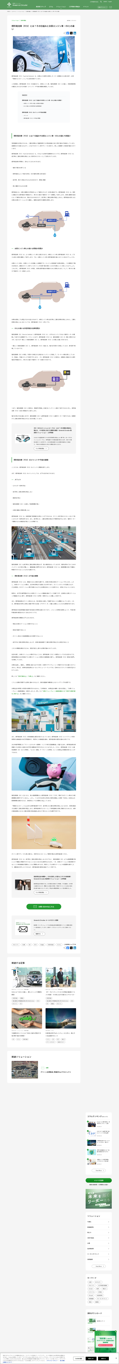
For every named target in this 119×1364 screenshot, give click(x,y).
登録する (38, 934)
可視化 (100, 1292)
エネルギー (98, 1282)
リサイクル (92, 1292)
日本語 (105, 1)
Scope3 (91, 1295)
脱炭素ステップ (41, 6)
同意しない (91, 1358)
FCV (36, 944)
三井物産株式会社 (94, 1)
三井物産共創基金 (103, 1285)
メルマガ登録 (98, 1180)
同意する (103, 1358)
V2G (38, 1001)
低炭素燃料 (100, 1295)
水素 (24, 944)
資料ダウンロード (102, 7)
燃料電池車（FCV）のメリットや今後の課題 (34, 112)
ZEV (58, 1039)
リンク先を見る (40, 448)
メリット (26, 115)
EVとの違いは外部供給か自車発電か (33, 106)
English (110, 1)
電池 (90, 1302)
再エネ (63, 1039)
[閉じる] (116, 1358)
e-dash (91, 1288)
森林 (98, 1288)
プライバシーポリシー (52, 1360)
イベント (86, 6)
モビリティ (16, 944)
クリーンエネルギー (51, 1042)
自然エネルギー (61, 1042)
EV (30, 944)
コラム (51, 6)
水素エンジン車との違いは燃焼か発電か (34, 103)
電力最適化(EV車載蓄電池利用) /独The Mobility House (23, 1001)
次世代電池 (51, 944)
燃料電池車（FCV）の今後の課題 (32, 118)
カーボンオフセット (102, 1298)
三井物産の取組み (74, 6)
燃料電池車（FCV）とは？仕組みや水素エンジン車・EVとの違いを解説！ (42, 100)
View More (99, 1170)
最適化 (97, 1302)
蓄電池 (22, 998)
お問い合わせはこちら (46, 906)
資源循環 (91, 1298)
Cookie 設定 (78, 1358)
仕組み (42, 944)
